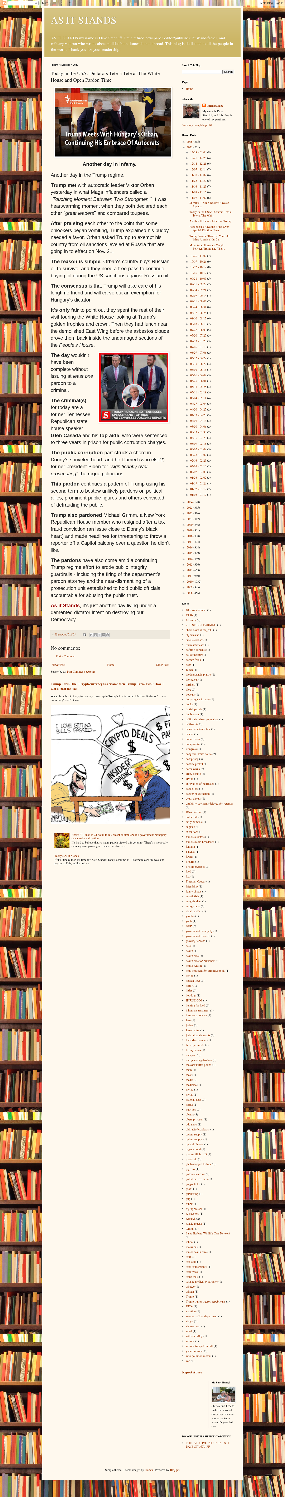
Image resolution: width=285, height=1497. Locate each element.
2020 (190, 525)
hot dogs (191, 995)
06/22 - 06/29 (198, 358)
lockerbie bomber (196, 1040)
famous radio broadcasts (200, 842)
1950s (189, 615)
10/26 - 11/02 (198, 256)
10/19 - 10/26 (198, 261)
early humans (194, 822)
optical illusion (194, 1144)
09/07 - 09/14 (198, 296)
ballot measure (194, 655)
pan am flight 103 (196, 1154)
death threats (193, 798)
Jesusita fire (192, 1030)
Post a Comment (65, 656)
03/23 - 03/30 (198, 432)
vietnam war (193, 1326)
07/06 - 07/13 (198, 347)
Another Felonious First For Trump (210, 221)
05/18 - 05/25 (198, 387)
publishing (192, 1194)
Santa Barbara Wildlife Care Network (208, 1233)
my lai (189, 1089)
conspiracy (192, 759)
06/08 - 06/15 (198, 370)
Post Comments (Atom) (81, 671)
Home (110, 665)
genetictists (192, 896)
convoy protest (194, 764)
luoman (149, 1470)
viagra (189, 1321)
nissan (189, 1104)
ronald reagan (194, 1223)
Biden (189, 670)
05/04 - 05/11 (198, 398)
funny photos (193, 891)
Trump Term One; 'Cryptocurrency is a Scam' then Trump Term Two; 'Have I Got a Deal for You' (107, 686)
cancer (189, 734)
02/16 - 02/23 (198, 460)
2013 (190, 564)
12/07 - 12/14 (198, 169)
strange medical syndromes (202, 1281)
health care (192, 956)
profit (189, 1189)
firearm (190, 862)
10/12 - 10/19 (198, 267)
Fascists (190, 852)
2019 (190, 530)
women (190, 1341)
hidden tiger (193, 981)
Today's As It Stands (66, 856)
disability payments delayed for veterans (209, 803)
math (189, 1070)
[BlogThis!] (95, 635)
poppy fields (193, 1184)
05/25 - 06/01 (198, 381)
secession (191, 1247)
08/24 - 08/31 (198, 307)
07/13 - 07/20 (198, 341)
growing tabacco (195, 941)
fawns (189, 857)
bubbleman (192, 714)
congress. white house (199, 754)
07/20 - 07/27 (198, 335)
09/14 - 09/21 (198, 290)
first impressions (195, 867)
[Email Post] (84, 634)
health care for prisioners (200, 961)
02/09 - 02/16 (198, 466)
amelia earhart (194, 640)
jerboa (189, 1025)
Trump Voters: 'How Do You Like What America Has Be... (209, 238)
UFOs (189, 1306)
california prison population (202, 719)
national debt (193, 1099)
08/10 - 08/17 (198, 318)
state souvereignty (196, 1267)
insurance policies (196, 1015)
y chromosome (194, 1351)
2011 (190, 576)
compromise (193, 744)
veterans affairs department (201, 1316)
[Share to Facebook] (103, 635)
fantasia (190, 847)
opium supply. (194, 1139)
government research (198, 936)
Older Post (162, 665)
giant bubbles (194, 911)
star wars (191, 1262)
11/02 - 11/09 (198, 198)
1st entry (191, 620)
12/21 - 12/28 (198, 158)
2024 (190, 502)
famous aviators (195, 837)
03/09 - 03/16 (198, 444)
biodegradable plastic (198, 674)
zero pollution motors (198, 1356)
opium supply (194, 1134)
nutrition (191, 1109)
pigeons (190, 1169)
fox (188, 876)
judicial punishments (198, 1035)
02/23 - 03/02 (198, 455)
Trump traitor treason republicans (205, 1301)
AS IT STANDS (83, 19)
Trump (190, 1296)
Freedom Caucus (196, 881)
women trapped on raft (199, 1346)
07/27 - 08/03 (198, 330)
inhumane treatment (197, 1010)
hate (188, 946)
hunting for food (195, 1005)
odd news (191, 1124)
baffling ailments (196, 650)
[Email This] (92, 635)
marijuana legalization (199, 1060)
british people (194, 709)
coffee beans (193, 739)
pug (188, 1199)
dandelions (192, 789)
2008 (190, 593)
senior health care (196, 1252)
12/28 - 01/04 (198, 152)
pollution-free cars (197, 1179)
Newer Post (58, 665)
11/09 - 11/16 (198, 192)
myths (189, 1094)
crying (189, 779)
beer (188, 665)
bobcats (190, 694)
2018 (190, 536)
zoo (188, 1361)
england (190, 827)
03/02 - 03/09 (198, 449)
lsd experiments (195, 1045)
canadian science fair (198, 729)
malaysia (191, 1055)
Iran (188, 1020)
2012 (190, 570)
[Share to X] (99, 635)
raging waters (194, 1209)
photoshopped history (198, 1164)
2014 (190, 559)
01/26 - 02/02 (198, 477)
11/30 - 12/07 (198, 175)
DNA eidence (194, 812)
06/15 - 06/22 (198, 364)
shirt (188, 1257)
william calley (194, 1336)
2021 (190, 519)
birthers (190, 684)
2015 (190, 553)
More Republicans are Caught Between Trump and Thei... (207, 247)
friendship (192, 886)
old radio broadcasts (197, 1129)
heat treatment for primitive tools (205, 971)
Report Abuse (192, 1372)
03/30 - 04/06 (198, 426)
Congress (191, 749)
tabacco (190, 1286)
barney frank (193, 660)
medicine (191, 1085)
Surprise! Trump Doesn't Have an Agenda (209, 204)
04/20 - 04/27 (198, 409)
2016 (190, 547)
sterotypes (192, 1272)
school (189, 1242)
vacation (191, 1311)
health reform (194, 966)
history (190, 986)
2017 (190, 542)
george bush (193, 906)
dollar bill (192, 817)
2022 (190, 513)
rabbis (189, 1204)
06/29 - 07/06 (198, 352)
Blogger (174, 1470)
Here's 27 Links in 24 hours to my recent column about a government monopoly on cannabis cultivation (119, 836)
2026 (190, 142)
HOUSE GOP (194, 1000)
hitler (189, 990)
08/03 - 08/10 (198, 324)
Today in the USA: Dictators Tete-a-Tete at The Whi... (210, 213)
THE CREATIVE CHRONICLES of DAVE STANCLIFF (207, 1444)
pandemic (191, 1159)
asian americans (195, 645)
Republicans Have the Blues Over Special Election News (209, 228)
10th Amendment (196, 610)
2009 (190, 587)
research (190, 1218)
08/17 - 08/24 (198, 313)
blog (188, 689)
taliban (190, 1291)
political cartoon (195, 1174)
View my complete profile (197, 125)
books (189, 704)
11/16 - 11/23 (198, 186)
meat (189, 1075)
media (189, 1080)
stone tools (192, 1277)
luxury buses (193, 1050)
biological (192, 679)
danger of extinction (198, 794)
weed (189, 1331)
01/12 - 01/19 (198, 489)
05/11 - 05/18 (198, 392)
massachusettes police (198, 1065)
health (189, 951)
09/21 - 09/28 (198, 284)
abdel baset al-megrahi (199, 630)
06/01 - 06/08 (198, 375)
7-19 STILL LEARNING (201, 625)
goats (189, 921)
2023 (190, 507)
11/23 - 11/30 (198, 181)
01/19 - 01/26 (198, 483)
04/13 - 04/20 (198, 415)
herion (189, 976)
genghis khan (193, 901)
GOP (189, 926)
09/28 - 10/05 (198, 278)
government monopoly (199, 931)
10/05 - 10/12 (198, 273)
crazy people (193, 774)
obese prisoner (194, 1119)
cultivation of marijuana (200, 784)
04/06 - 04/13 (198, 421)
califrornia (192, 724)
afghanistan (192, 635)
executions (192, 832)
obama (190, 1114)
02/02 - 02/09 (198, 472)
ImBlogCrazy (215, 106)
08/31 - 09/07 (198, 301)
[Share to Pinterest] (107, 635)
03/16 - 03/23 (198, 438)
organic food (193, 1149)
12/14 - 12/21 (198, 163)
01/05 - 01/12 (198, 495)
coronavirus (193, 769)
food (188, 871)
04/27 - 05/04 (198, 404)
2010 (190, 581)
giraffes (190, 916)
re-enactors (192, 1213)
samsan (190, 1228)
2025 (190, 147)
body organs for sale (198, 699)
